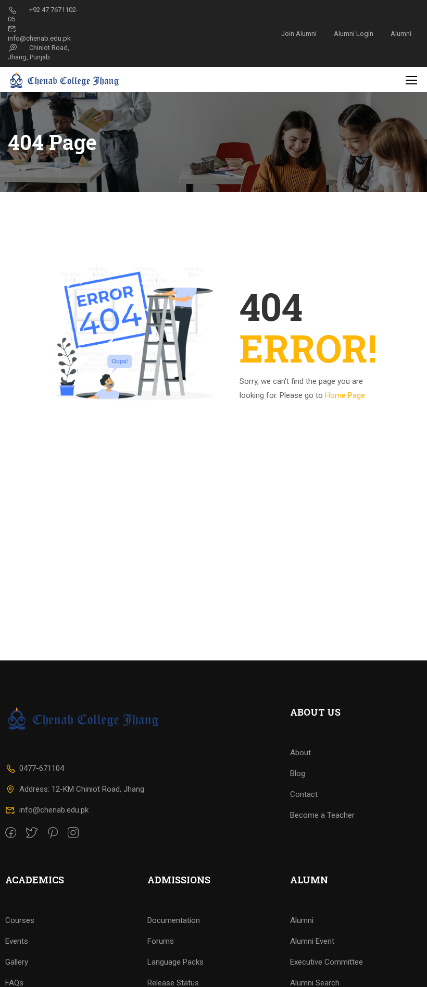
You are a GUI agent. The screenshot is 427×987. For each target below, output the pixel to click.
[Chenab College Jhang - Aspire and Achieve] (65, 80)
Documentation (173, 920)
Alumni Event (312, 941)
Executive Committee (326, 962)
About (300, 752)
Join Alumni (299, 34)
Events (16, 941)
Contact (304, 794)
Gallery (16, 962)
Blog (297, 773)
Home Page (345, 395)
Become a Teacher (322, 815)
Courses (19, 920)
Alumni (401, 34)
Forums (160, 941)
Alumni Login (353, 34)
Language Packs (175, 962)
